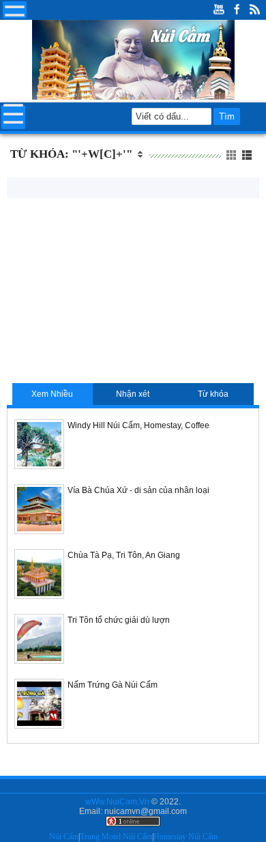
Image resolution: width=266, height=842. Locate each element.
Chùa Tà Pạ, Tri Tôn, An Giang (124, 555)
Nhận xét (132, 394)
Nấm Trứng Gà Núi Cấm (113, 685)
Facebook (237, 10)
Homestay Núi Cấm (185, 836)
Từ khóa (213, 394)
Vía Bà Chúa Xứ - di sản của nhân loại (138, 490)
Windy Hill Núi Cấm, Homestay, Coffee (138, 425)
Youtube (219, 10)
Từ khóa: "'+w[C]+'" (71, 154)
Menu (15, 9)
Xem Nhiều (52, 394)
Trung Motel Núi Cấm (116, 836)
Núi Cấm (63, 836)
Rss (254, 10)
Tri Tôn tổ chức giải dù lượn (119, 620)
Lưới (248, 155)
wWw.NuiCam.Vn (117, 801)
